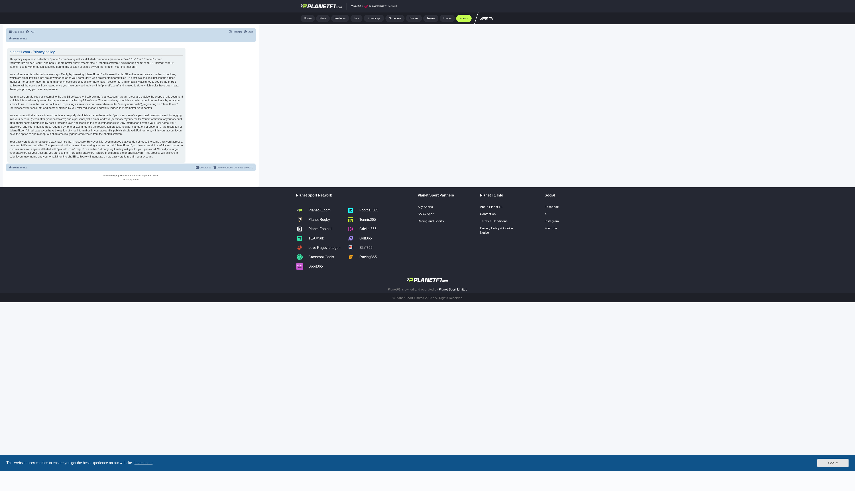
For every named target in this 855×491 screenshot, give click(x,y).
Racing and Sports (431, 221)
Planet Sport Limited (453, 289)
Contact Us (488, 214)
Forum (464, 18)
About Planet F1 (491, 207)
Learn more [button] (143, 463)
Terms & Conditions (493, 221)
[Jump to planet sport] (375, 6)
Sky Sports (425, 207)
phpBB (119, 175)
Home (307, 18)
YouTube (551, 228)
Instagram (552, 221)
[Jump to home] (321, 6)
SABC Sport (426, 214)
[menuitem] (30, 32)
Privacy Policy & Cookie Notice (496, 230)
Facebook (552, 207)
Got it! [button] (833, 463)
